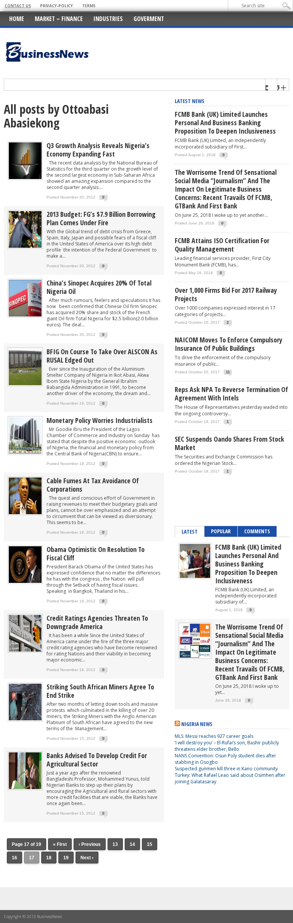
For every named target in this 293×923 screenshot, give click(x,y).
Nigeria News (197, 724)
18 (49, 857)
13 (115, 844)
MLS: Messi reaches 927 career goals (214, 736)
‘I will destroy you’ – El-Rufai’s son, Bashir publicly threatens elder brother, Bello (227, 745)
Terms (88, 5)
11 (228, 372)
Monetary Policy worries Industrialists (100, 420)
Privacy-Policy (56, 5)
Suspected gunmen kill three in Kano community (227, 768)
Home (16, 19)
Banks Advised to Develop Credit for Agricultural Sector (97, 759)
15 (149, 844)
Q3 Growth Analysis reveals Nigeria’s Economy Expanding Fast (98, 149)
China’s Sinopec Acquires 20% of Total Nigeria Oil (99, 287)
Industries (108, 19)
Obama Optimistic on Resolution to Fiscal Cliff (96, 553)
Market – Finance (59, 19)
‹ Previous (90, 844)
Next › (86, 857)
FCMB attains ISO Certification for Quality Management (222, 244)
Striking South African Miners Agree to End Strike (100, 691)
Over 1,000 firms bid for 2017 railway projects (226, 294)
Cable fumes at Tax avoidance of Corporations (93, 484)
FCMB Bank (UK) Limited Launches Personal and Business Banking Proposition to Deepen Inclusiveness (225, 122)
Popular (221, 531)
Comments (257, 531)
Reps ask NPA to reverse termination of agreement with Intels (231, 393)
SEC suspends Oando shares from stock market (229, 443)
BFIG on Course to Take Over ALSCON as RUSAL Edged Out (102, 355)
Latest (190, 531)
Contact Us (18, 5)
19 (66, 857)
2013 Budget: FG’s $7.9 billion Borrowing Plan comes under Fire (101, 218)
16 (14, 857)
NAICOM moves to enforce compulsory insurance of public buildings (228, 344)
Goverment (149, 19)
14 (132, 844)
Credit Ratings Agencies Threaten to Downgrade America (97, 622)
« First (60, 844)
